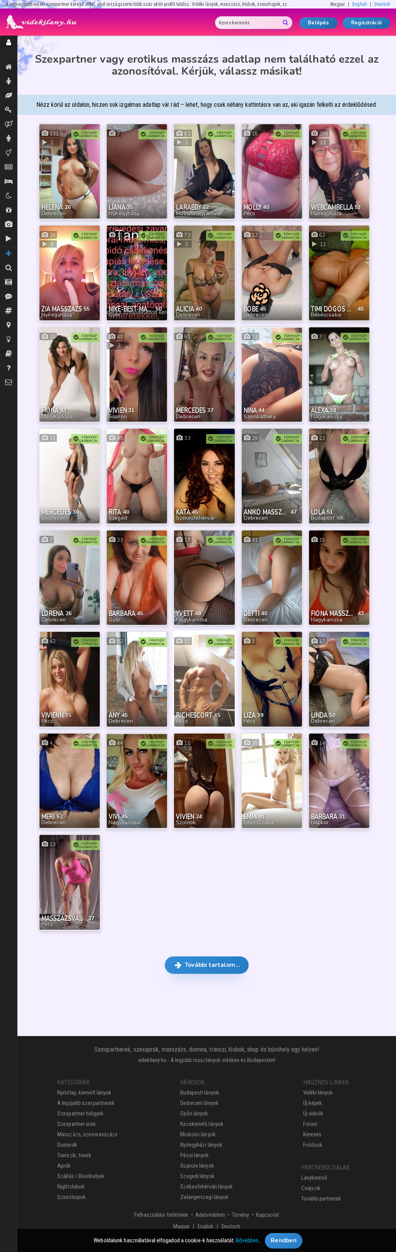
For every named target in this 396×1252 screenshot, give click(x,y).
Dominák (8, 110)
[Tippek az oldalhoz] (8, 339)
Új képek (8, 224)
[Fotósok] (8, 282)
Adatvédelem (210, 1214)
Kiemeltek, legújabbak (8, 67)
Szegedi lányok (197, 1176)
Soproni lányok (197, 1165)
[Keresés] (8, 268)
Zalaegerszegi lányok (204, 1197)
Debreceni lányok (199, 1103)
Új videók (8, 239)
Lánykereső (314, 1177)
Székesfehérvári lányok (206, 1186)
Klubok (8, 196)
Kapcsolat (267, 1214)
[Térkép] (8, 325)
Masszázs (8, 96)
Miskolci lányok (198, 1134)
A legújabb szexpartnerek (85, 1103)
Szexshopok (71, 1197)
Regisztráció (366, 22)
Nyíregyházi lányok (201, 1144)
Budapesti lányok (199, 1092)
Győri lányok (194, 1113)
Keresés (312, 1134)
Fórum (310, 1123)
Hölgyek (8, 81)
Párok (8, 124)
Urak (8, 139)
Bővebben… (249, 1240)
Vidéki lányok (318, 1092)
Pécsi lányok (194, 1155)
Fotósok (313, 1144)
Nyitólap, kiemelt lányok (84, 1092)
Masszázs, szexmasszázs (87, 1134)
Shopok (8, 210)
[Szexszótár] (8, 354)
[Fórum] (8, 311)
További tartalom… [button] (211, 965)
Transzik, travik (8, 153)
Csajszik (311, 1188)
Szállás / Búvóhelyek (8, 181)
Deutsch (382, 4)
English (359, 4)
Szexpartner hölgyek (80, 1113)
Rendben (284, 1240)
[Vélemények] (8, 296)
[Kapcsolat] (8, 382)
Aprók (8, 167)
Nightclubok (71, 1186)
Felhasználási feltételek (161, 1214)
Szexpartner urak (76, 1123)
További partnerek (321, 1198)
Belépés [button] (318, 22)
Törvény (240, 1214)
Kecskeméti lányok (202, 1123)
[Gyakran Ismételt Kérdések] (8, 368)
